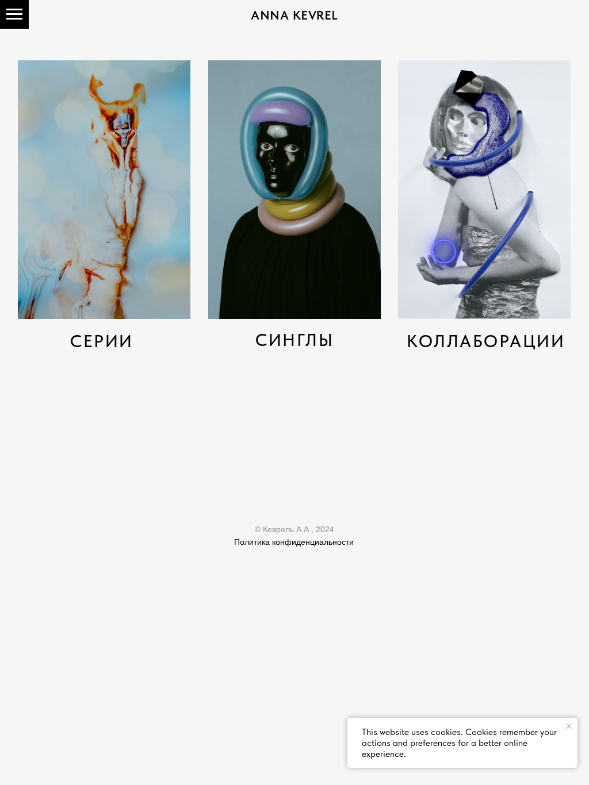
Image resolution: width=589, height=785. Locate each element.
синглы (294, 339)
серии (101, 340)
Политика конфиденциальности (294, 542)
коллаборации (486, 340)
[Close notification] (569, 726)
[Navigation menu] (14, 14)
